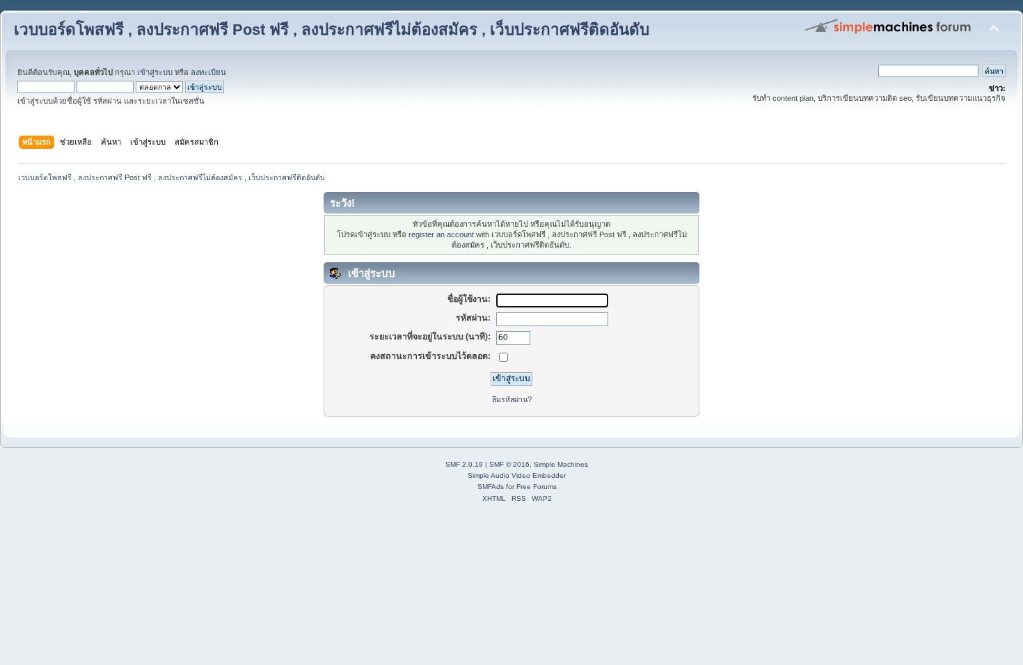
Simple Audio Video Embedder (517, 475)
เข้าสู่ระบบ (155, 72)
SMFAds (490, 486)
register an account (441, 234)
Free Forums (536, 486)
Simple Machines (561, 464)
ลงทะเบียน (208, 72)
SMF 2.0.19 (464, 464)
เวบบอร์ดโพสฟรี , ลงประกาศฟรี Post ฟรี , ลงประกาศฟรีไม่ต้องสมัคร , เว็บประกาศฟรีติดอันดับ (331, 29)
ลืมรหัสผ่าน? (512, 399)
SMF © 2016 (509, 464)
